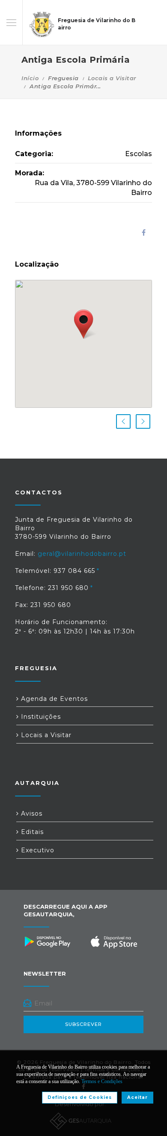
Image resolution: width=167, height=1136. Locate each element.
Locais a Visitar (112, 78)
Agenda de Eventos (53, 699)
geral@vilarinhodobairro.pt (82, 554)
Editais (31, 832)
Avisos (30, 813)
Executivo (36, 850)
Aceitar (137, 1097)
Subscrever (83, 1024)
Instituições (40, 717)
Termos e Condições (101, 1081)
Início (30, 78)
